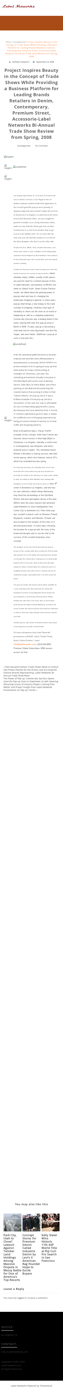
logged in (22, 1297)
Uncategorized (23, 145)
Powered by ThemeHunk (39, 1385)
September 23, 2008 (45, 61)
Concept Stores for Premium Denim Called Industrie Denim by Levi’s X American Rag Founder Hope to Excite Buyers (31, 1254)
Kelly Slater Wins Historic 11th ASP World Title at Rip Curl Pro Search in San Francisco (49, 1247)
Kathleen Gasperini (20, 61)
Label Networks (19, 1385)
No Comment (41, 145)
